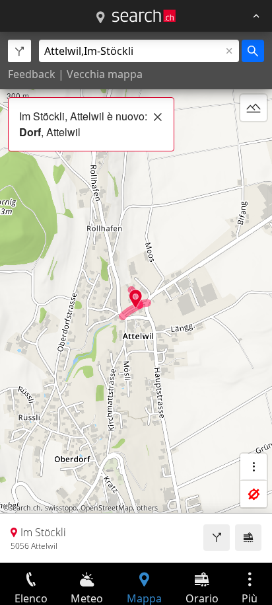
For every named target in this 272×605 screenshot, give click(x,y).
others (147, 507)
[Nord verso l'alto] (253, 139)
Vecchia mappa (105, 74)
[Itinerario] (216, 537)
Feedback (31, 74)
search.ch (25, 507)
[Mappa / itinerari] (100, 17)
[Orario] (248, 537)
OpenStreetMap (107, 507)
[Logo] (144, 15)
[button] (135, 298)
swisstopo (61, 507)
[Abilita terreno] (253, 108)
